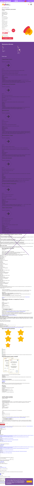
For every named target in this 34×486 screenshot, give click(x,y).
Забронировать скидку (3, 467)
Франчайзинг (9, 439)
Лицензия (18, 436)
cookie (12, 480)
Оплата (9, 438)
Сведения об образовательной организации (6, 435)
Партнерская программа (14, 439)
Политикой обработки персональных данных (12, 311)
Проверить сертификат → (4, 381)
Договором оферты (22, 311)
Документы (6, 438)
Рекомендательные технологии (24, 436)
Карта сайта (5, 441)
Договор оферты (14, 435)
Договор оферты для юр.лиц (9, 436)
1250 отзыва (2, 444)
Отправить (2, 424)
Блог (0, 441)
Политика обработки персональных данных (23, 435)
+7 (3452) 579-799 (4, 2)
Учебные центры (9, 441)
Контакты (11, 438)
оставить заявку (7, 309)
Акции (2, 441)
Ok (29, 481)
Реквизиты (15, 436)
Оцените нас (2, 445)
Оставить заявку (7, 38)
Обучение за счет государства (4, 451)
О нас (1, 438)
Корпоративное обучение (3, 439)
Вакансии (3, 438)
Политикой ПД (9, 483)
